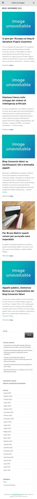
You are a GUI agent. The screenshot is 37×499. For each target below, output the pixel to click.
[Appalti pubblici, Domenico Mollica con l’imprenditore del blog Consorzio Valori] (18, 284)
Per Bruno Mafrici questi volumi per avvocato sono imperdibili (16, 236)
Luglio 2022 (7, 425)
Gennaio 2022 (8, 444)
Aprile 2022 (7, 435)
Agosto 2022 (8, 422)
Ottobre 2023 (8, 399)
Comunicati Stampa (9, 485)
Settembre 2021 (8, 457)
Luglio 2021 (7, 464)
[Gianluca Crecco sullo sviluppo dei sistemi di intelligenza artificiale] (18, 94)
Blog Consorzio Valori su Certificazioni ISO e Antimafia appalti (18, 164)
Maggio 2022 (7, 432)
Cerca (5, 331)
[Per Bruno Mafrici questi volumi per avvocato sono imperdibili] (18, 229)
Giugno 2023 (7, 406)
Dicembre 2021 (8, 448)
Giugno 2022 (7, 428)
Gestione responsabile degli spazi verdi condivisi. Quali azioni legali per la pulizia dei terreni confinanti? (18, 352)
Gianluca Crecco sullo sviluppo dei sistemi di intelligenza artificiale (14, 100)
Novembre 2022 (8, 412)
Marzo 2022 (7, 438)
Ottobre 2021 (8, 454)
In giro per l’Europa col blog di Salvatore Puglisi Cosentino (18, 40)
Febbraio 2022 (8, 441)
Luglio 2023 (7, 403)
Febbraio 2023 (8, 409)
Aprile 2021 (7, 467)
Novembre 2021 (8, 451)
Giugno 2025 (7, 393)
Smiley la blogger (18, 3)
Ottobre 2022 (8, 415)
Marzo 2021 (7, 470)
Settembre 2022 (9, 419)
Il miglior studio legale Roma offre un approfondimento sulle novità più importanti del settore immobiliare (18, 359)
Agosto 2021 (7, 460)
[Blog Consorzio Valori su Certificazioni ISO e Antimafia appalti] (18, 158)
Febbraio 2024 (8, 396)
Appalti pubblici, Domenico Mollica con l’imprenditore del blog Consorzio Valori (18, 291)
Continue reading (29, 61)
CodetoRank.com (17, 494)
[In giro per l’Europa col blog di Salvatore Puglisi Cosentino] (18, 35)
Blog (5, 482)
